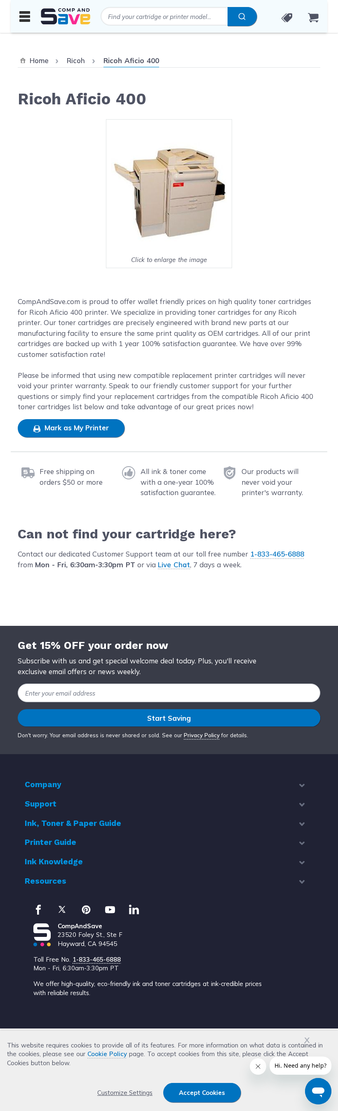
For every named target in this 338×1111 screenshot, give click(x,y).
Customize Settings (125, 1093)
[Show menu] (24, 16)
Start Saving (169, 718)
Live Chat (174, 564)
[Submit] (242, 16)
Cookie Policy (107, 1054)
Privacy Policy (202, 735)
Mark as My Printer (75, 427)
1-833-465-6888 (277, 554)
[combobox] (179, 16)
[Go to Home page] (65, 16)
